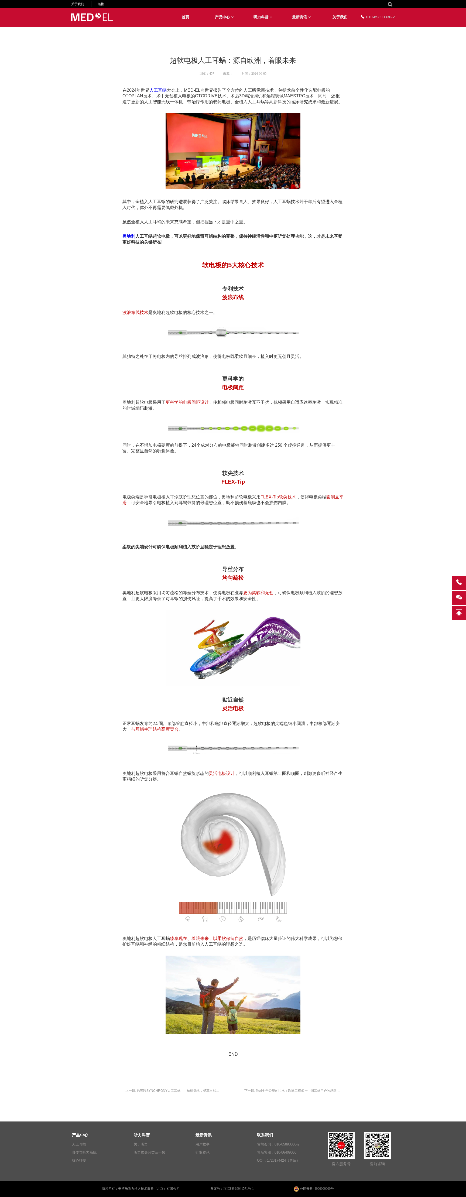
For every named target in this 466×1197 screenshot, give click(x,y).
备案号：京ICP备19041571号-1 (232, 1189)
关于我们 (77, 4)
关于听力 (141, 1144)
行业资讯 (203, 1152)
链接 (101, 4)
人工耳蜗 (158, 90)
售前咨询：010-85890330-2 (278, 1144)
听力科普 (261, 17)
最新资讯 (300, 17)
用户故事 (203, 1144)
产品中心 (223, 17)
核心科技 (79, 1160)
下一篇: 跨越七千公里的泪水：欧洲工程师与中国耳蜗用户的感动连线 (293, 1091)
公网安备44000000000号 (317, 1189)
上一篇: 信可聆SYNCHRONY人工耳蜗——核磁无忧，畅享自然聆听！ (175, 1091)
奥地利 (128, 236)
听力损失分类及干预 (149, 1152)
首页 (185, 17)
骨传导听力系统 (84, 1152)
